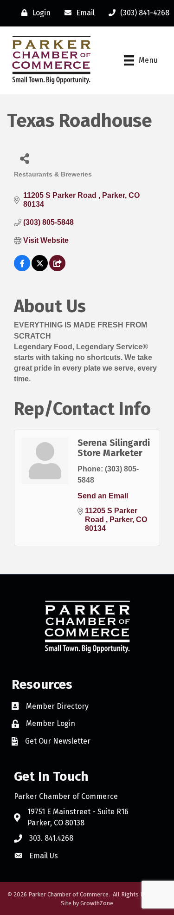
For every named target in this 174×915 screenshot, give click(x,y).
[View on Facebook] (22, 269)
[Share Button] (24, 158)
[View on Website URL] (57, 269)
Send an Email (102, 496)
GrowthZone (96, 903)
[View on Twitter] (40, 269)
